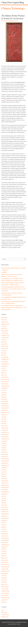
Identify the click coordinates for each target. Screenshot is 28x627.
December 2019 (5, 335)
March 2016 (4, 399)
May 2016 (3, 394)
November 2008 (5, 593)
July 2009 (3, 575)
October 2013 (4, 463)
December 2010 (5, 538)
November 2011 (5, 513)
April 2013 (3, 476)
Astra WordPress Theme (14, 624)
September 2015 (5, 412)
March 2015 (4, 425)
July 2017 (3, 368)
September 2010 (5, 544)
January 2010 (4, 562)
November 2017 (5, 359)
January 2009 (4, 588)
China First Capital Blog (12, 2)
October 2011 (4, 516)
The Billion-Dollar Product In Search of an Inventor (13, 17)
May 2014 (3, 447)
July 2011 (3, 522)
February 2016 (4, 401)
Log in (2, 610)
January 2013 (4, 483)
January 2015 (4, 430)
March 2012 (4, 505)
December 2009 (5, 564)
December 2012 (5, 485)
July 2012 (3, 496)
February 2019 (4, 346)
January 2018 (4, 357)
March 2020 (4, 328)
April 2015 (3, 423)
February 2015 (4, 427)
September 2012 (5, 491)
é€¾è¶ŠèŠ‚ (4, 272)
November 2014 (5, 434)
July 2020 (3, 326)
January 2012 (4, 509)
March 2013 (4, 478)
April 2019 (3, 341)
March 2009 (4, 584)
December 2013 (5, 458)
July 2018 (3, 350)
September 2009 (5, 571)
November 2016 (5, 381)
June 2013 (3, 472)
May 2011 (3, 527)
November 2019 (5, 337)
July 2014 (3, 443)
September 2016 (5, 386)
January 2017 (4, 377)
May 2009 (3, 580)
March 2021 (4, 319)
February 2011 (4, 533)
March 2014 (4, 452)
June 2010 (3, 551)
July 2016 (3, 390)
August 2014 (4, 441)
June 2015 (3, 419)
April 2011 (3, 529)
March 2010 (4, 558)
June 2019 (3, 339)
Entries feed (4, 612)
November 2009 (5, 566)
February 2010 (4, 560)
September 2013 (5, 465)
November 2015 (5, 408)
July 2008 (3, 602)
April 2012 (3, 502)
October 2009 (4, 569)
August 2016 (4, 388)
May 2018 (3, 352)
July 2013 (3, 469)
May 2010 (3, 553)
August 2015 (4, 414)
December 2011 (5, 511)
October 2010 (4, 542)
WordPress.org (4, 616)
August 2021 (4, 317)
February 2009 (4, 586)
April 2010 (3, 555)
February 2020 (4, 330)
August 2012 (4, 494)
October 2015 (4, 410)
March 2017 (4, 375)
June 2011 (3, 524)
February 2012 (4, 507)
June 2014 (3, 445)
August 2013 (4, 467)
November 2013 (5, 461)
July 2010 (3, 549)
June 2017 (3, 370)
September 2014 (5, 438)
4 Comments (4, 20)
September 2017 (5, 364)
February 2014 (4, 454)
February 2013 (4, 480)
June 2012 (3, 498)
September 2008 (5, 597)
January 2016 (4, 403)
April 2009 (3, 582)
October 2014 (4, 436)
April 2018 (3, 355)
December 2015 (5, 405)
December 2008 (5, 591)
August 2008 (4, 599)
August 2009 (4, 573)
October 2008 (4, 595)
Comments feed (5, 614)
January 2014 (4, 456)
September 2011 (5, 518)
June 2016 (3, 392)
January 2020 (4, 333)
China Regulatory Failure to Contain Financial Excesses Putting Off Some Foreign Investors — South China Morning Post (14, 307)
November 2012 (5, 487)
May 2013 (3, 474)
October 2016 (4, 383)
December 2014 (5, 432)
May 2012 (3, 500)
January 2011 (4, 536)
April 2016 (3, 397)
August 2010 (4, 547)
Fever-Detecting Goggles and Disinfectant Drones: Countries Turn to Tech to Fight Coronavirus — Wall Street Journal (13, 288)
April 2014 (3, 449)
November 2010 (5, 540)
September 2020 (5, 324)
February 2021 (4, 322)
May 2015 (3, 421)
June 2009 (3, 577)
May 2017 (3, 372)
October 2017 (4, 361)
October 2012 (4, 489)
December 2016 (5, 379)
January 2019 (4, 348)
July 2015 (3, 416)
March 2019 (4, 344)
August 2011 (4, 520)
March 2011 (4, 531)
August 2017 (4, 366)
